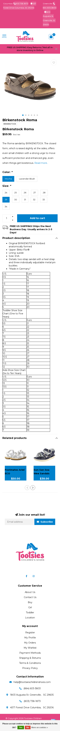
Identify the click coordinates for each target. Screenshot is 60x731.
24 (6, 192)
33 (44, 199)
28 (44, 192)
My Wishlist (30, 647)
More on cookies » (39, 727)
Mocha (8, 179)
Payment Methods (30, 652)
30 (15, 199)
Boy (30, 602)
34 (6, 206)
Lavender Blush (27, 179)
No (27, 727)
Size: (6, 185)
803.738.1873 (22, 3)
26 (25, 192)
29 (6, 199)
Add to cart (37, 218)
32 (34, 199)
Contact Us (30, 597)
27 (34, 192)
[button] (23, 115)
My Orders (30, 642)
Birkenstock (10, 124)
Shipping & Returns (30, 658)
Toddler (30, 612)
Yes (20, 727)
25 (15, 192)
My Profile (30, 637)
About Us (30, 592)
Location (30, 617)
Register (30, 632)
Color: (7, 172)
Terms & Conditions (30, 663)
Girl (30, 607)
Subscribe (46, 521)
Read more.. (41, 163)
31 (25, 199)
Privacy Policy (30, 668)
